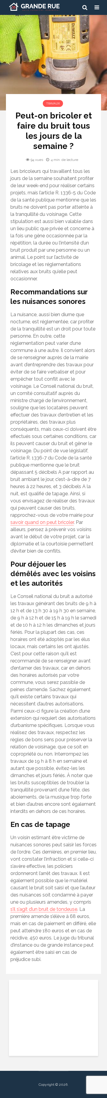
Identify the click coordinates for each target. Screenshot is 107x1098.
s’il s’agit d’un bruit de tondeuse (43, 909)
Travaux (53, 103)
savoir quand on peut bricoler (42, 522)
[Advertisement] (53, 1017)
